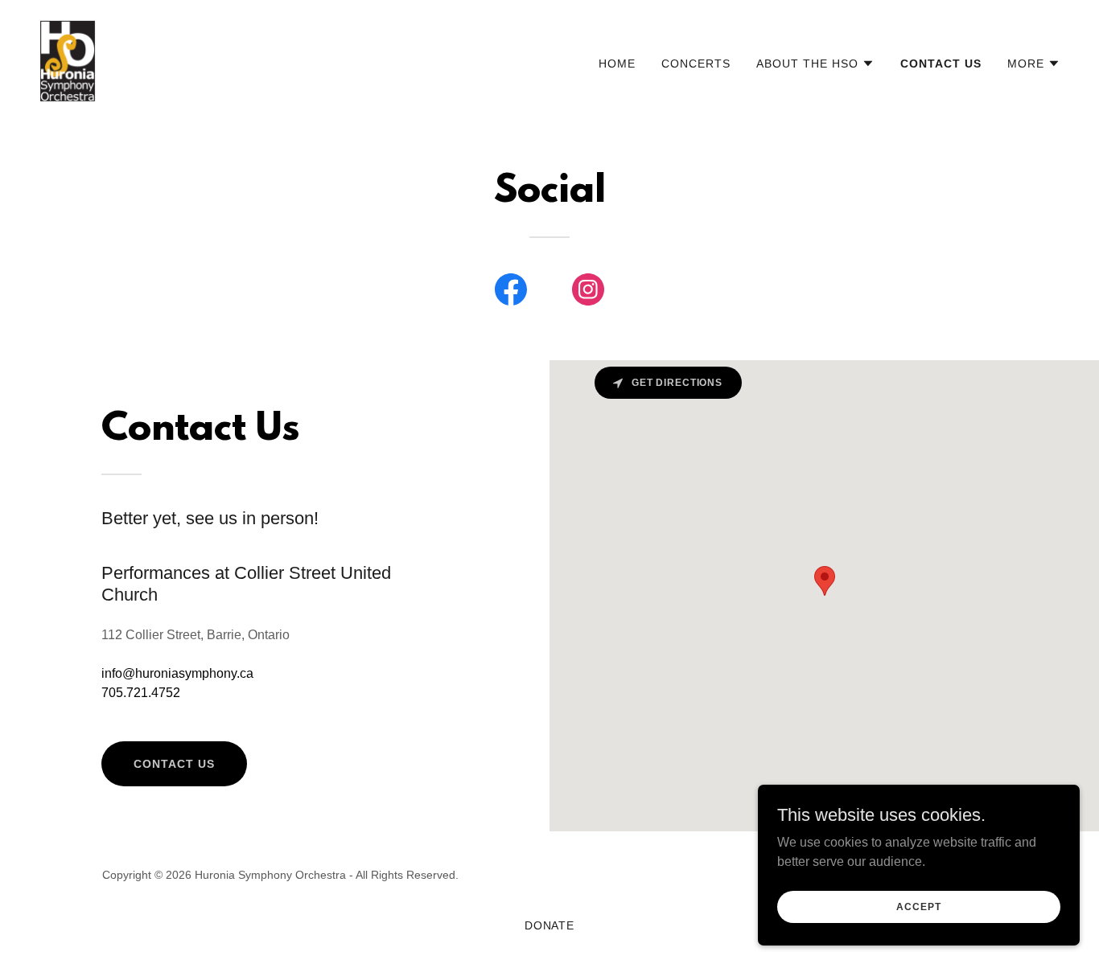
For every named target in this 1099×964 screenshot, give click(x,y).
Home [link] (617, 63)
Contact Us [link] (941, 63)
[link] (68, 60)
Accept (918, 906)
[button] (815, 63)
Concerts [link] (696, 63)
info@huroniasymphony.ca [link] (177, 673)
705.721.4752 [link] (140, 692)
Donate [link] (550, 925)
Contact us (174, 763)
